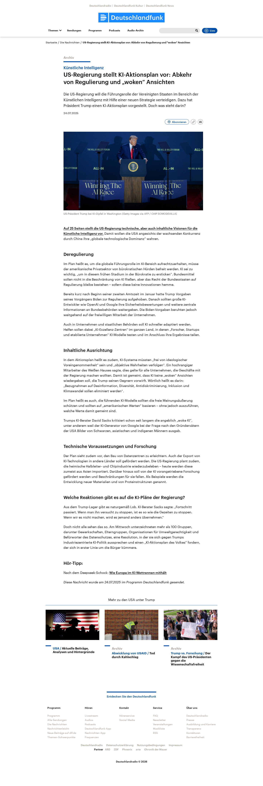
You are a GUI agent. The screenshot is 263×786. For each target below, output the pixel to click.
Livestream (91, 715)
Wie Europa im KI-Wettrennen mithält (138, 573)
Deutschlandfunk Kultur (128, 5)
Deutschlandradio (100, 5)
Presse (190, 720)
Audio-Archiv (135, 30)
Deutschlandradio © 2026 (131, 761)
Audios (89, 720)
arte (138, 749)
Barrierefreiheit (195, 737)
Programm (95, 30)
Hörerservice (127, 715)
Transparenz (193, 728)
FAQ (155, 715)
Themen (53, 30)
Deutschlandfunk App (98, 728)
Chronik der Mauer (155, 749)
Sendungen (74, 30)
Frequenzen (92, 737)
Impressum (175, 745)
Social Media (127, 720)
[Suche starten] (196, 30)
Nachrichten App (95, 732)
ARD (107, 749)
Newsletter (159, 720)
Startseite (51, 42)
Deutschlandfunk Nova (160, 5)
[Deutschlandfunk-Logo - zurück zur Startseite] (131, 18)
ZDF (116, 749)
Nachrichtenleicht (58, 728)
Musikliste (159, 728)
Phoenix (127, 749)
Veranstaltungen (163, 724)
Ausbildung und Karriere (201, 724)
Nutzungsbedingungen (151, 745)
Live (212, 30)
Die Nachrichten (70, 42)
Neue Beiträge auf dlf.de (61, 732)
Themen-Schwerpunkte (61, 737)
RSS (155, 732)
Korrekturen (193, 732)
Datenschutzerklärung (119, 745)
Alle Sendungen (57, 720)
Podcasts (114, 30)
